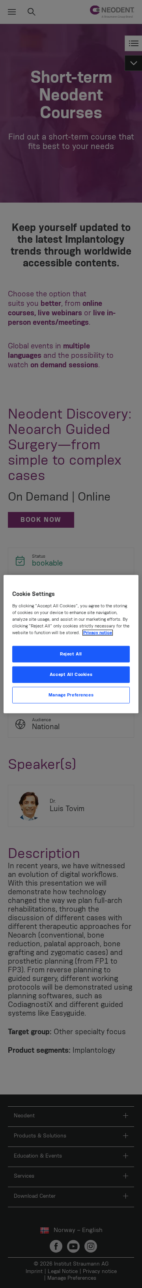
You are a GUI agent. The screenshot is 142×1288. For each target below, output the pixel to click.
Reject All (71, 654)
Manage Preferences (71, 694)
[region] (71, 644)
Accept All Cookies (71, 674)
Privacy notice (97, 633)
